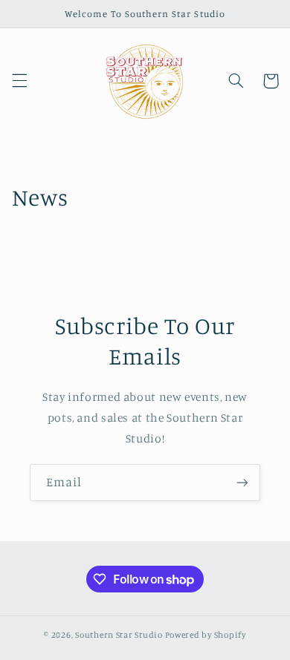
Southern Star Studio (119, 635)
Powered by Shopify (205, 635)
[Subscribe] (242, 482)
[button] (19, 81)
